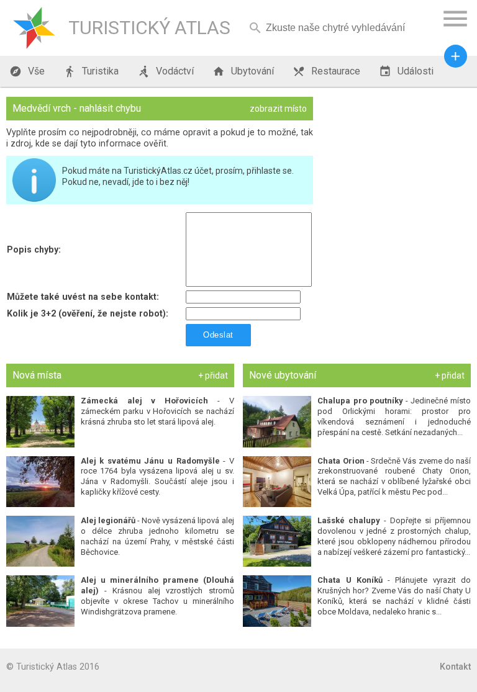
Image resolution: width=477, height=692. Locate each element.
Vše (27, 71)
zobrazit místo (278, 109)
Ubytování (243, 71)
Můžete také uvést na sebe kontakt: (83, 297)
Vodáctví (165, 71)
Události (406, 71)
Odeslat (218, 334)
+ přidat (213, 375)
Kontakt (455, 667)
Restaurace (326, 71)
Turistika (91, 71)
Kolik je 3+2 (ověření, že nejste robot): (87, 313)
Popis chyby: (34, 249)
